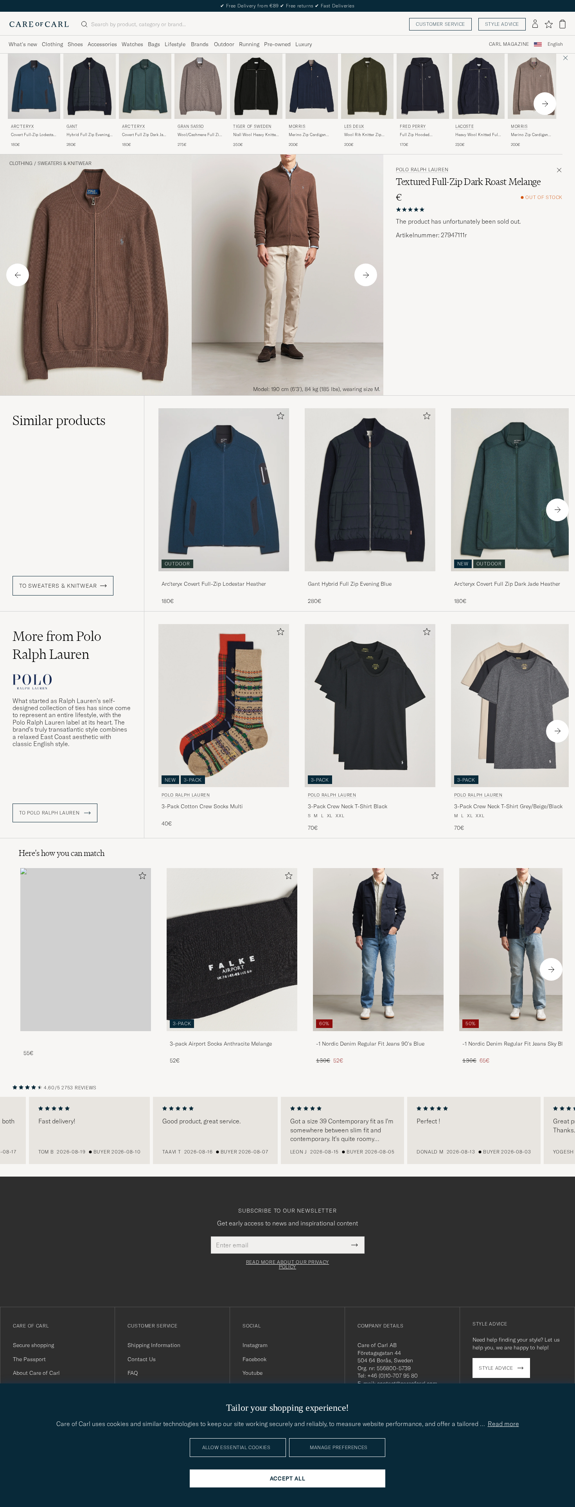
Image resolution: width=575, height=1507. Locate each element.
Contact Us (142, 1359)
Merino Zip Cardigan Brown (529, 135)
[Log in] (535, 24)
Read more (503, 1423)
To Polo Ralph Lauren (50, 813)
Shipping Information (154, 1345)
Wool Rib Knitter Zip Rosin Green (362, 135)
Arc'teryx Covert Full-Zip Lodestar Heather (214, 583)
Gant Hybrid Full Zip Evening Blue (350, 583)
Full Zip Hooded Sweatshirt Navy (414, 135)
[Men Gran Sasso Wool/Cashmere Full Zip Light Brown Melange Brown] (200, 86)
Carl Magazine (509, 44)
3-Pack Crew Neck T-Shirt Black (347, 806)
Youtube (252, 1372)
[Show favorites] (548, 24)
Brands (199, 44)
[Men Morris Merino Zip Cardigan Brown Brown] (534, 86)
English (555, 44)
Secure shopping (33, 1345)
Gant (71, 126)
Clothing (52, 44)
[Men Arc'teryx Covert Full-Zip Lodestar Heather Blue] (34, 86)
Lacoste (464, 126)
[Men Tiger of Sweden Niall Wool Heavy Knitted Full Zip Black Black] (256, 86)
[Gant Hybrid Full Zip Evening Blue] (370, 576)
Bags (154, 44)
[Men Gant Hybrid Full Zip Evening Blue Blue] (89, 86)
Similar (59, 420)
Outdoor (224, 44)
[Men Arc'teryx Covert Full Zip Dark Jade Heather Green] (145, 86)
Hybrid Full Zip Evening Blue (88, 135)
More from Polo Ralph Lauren (57, 645)
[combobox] (555, 44)
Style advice (502, 24)
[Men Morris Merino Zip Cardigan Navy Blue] (312, 86)
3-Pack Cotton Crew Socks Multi (202, 806)
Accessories (102, 44)
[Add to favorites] (279, 417)
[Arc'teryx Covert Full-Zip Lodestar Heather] (223, 576)
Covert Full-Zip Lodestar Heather (33, 135)
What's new (23, 44)
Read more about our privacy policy (287, 1264)
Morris (297, 126)
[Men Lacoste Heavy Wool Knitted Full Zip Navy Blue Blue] (478, 86)
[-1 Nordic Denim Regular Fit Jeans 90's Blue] (378, 1036)
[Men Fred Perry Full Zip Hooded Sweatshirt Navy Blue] (423, 86)
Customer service (440, 24)
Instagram (255, 1345)
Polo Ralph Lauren (422, 169)
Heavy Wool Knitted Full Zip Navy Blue (477, 135)
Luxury (303, 44)
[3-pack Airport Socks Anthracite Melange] (232, 1036)
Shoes (75, 44)
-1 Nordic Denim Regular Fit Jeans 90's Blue (370, 1043)
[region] (287, 1130)
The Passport (29, 1359)
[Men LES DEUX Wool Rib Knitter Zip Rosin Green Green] (367, 86)
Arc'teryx (22, 126)
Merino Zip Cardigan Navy (307, 135)
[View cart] (562, 24)
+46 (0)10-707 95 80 (392, 1375)
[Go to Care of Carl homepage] (39, 24)
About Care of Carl (36, 1372)
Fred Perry (413, 126)
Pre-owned (277, 44)
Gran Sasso (191, 126)
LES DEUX (354, 126)
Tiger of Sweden (252, 126)
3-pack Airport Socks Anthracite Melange (221, 1043)
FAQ (133, 1372)
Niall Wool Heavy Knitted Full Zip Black (255, 135)
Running (249, 44)
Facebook (254, 1359)
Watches (132, 44)
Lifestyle (175, 44)
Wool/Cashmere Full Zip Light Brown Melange (199, 135)
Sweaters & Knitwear (65, 163)
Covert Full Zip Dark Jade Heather (144, 135)
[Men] (85, 949)
